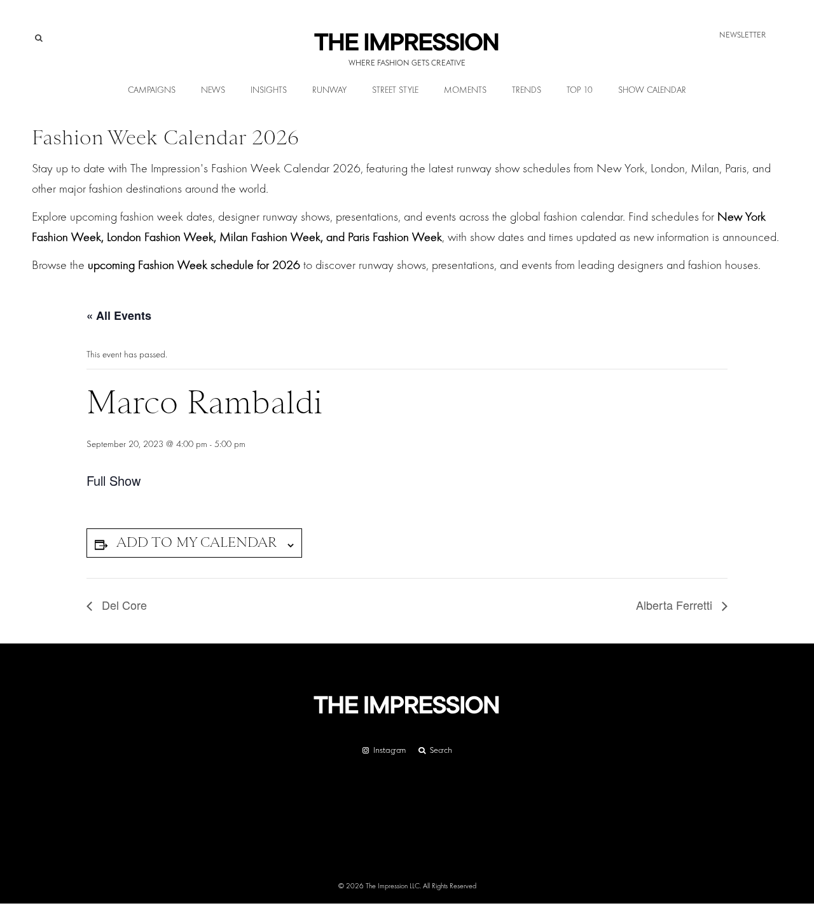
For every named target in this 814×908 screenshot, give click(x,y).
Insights (269, 90)
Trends (526, 90)
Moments (465, 90)
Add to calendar (196, 542)
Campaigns (152, 90)
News (213, 90)
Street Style (395, 90)
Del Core (123, 604)
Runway (329, 90)
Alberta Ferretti (675, 604)
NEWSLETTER (742, 34)
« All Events (118, 315)
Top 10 (580, 90)
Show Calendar (652, 90)
